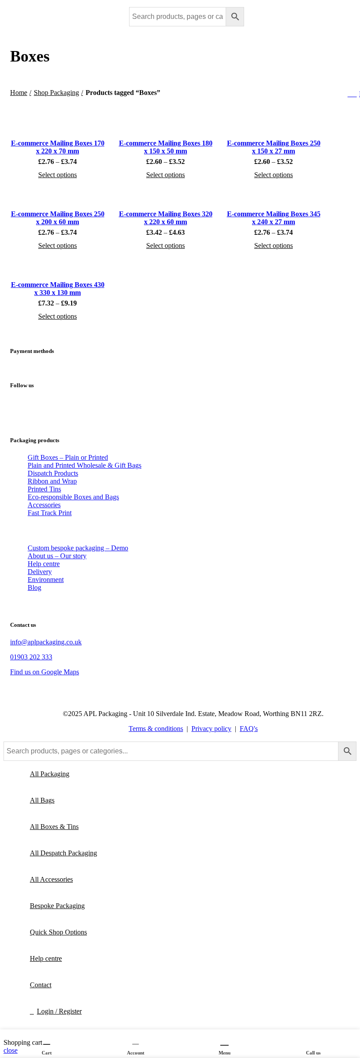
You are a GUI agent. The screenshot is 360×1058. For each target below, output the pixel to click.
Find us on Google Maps (44, 672)
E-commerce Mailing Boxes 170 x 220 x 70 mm (57, 147)
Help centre (44, 563)
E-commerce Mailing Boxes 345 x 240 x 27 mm (273, 217)
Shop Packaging (56, 92)
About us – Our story (57, 556)
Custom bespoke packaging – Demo (78, 548)
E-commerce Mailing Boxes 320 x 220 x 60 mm (165, 217)
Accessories (44, 505)
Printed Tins (44, 489)
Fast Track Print (50, 512)
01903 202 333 (31, 657)
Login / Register (59, 1011)
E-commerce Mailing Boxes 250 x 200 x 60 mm (57, 217)
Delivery (40, 571)
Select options (57, 174)
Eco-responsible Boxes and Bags (73, 497)
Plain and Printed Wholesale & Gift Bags (84, 465)
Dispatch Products (53, 473)
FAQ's (249, 728)
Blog (34, 587)
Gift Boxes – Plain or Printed (68, 457)
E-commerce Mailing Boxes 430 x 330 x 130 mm (57, 288)
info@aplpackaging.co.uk (46, 642)
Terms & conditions (156, 728)
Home (18, 92)
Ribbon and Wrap (52, 481)
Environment (46, 579)
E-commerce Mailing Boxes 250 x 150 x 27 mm (273, 147)
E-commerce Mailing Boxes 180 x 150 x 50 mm (165, 147)
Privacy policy (211, 728)
